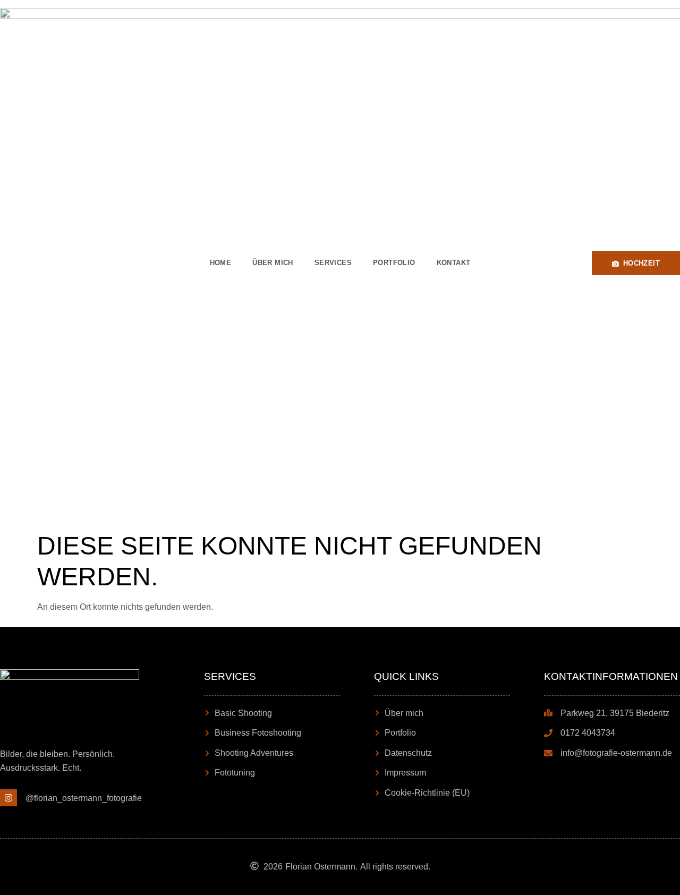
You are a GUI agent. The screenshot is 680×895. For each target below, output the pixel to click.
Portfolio (394, 263)
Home (221, 263)
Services (333, 263)
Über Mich (272, 263)
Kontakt (454, 263)
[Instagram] (8, 797)
